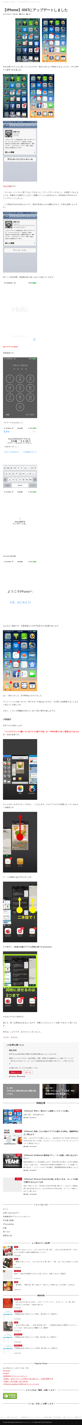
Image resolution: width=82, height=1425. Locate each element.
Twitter (13, 1076)
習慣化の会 (7, 1235)
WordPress (47, 1422)
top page (6, 1371)
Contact (6, 1373)
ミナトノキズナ (12, 2)
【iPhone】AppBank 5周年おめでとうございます (21, 1384)
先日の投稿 (7, 186)
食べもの (6, 1231)
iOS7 (7, 1037)
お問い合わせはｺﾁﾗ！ (11, 1213)
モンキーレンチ (27, 1422)
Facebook (22, 1076)
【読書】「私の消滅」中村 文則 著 (15, 1381)
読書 (5, 1228)
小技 (29, 14)
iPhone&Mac (8, 1224)
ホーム (5, 1209)
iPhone (23, 14)
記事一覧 (28, 1072)
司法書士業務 (8, 1220)
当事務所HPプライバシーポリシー (17, 1216)
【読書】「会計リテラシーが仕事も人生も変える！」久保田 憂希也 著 (28, 1379)
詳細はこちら (15, 1072)
